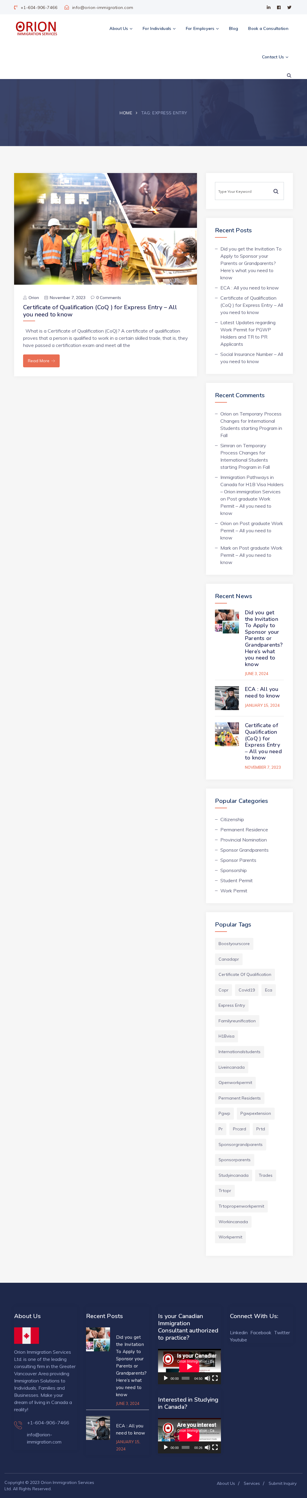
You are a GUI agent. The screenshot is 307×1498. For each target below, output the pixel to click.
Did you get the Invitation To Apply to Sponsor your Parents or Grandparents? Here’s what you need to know (251, 263)
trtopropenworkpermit (241, 1206)
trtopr (225, 1190)
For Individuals (157, 28)
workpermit (230, 1237)
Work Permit (233, 891)
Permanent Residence (244, 830)
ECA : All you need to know (249, 288)
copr (223, 990)
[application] (189, 1366)
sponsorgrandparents (241, 1144)
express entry (232, 1005)
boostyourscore (234, 943)
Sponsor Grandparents (244, 850)
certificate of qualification (245, 974)
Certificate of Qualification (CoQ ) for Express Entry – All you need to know (100, 311)
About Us (118, 28)
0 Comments (108, 297)
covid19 (247, 990)
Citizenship (232, 819)
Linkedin (239, 1332)
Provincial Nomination (243, 840)
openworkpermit (235, 1082)
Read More (38, 360)
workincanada (233, 1221)
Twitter (282, 1332)
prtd (260, 1129)
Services (252, 1483)
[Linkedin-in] (268, 7)
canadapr (229, 959)
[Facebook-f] (279, 7)
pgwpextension (255, 1113)
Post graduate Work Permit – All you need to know (245, 506)
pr (221, 1129)
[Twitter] (289, 7)
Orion (33, 297)
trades (266, 1175)
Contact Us (273, 57)
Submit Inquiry (283, 1483)
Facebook (260, 1332)
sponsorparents (235, 1159)
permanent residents (240, 1098)
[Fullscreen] (215, 1378)
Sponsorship (233, 870)
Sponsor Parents (238, 860)
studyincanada (234, 1175)
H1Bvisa (226, 1036)
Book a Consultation (268, 28)
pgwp (224, 1113)
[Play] (166, 1378)
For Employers (200, 28)
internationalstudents (240, 1051)
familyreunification (237, 1021)
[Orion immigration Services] (36, 28)
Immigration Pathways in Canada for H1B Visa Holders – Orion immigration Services (252, 484)
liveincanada (232, 1067)
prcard (239, 1129)
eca (268, 990)
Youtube (238, 1340)
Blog (233, 28)
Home (126, 113)
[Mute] (207, 1378)
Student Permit (236, 880)
